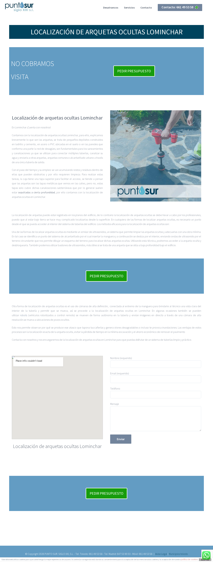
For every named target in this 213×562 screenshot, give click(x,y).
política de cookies (189, 559)
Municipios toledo (178, 554)
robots (23, 315)
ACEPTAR (205, 560)
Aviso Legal (161, 554)
